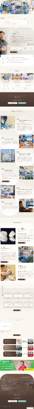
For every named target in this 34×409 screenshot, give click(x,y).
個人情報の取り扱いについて (6, 406)
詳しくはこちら (13, 52)
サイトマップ (2, 406)
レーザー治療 (7, 88)
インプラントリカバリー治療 (18, 88)
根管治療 (29, 85)
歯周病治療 (18, 85)
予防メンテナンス (29, 88)
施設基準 (10, 406)
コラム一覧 (15, 335)
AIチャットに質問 (30, 408)
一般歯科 (7, 85)
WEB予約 (22, 401)
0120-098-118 (13, 103)
